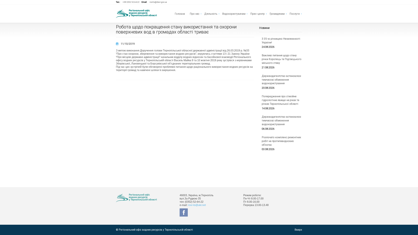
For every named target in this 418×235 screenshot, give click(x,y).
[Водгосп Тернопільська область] (136, 13)
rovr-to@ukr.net (197, 205)
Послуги (294, 13)
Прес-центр (257, 13)
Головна (180, 13)
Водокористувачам (233, 13)
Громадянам (277, 13)
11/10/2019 (127, 43)
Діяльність (210, 13)
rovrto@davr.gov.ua (158, 2)
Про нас (194, 13)
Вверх (298, 229)
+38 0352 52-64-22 (131, 2)
